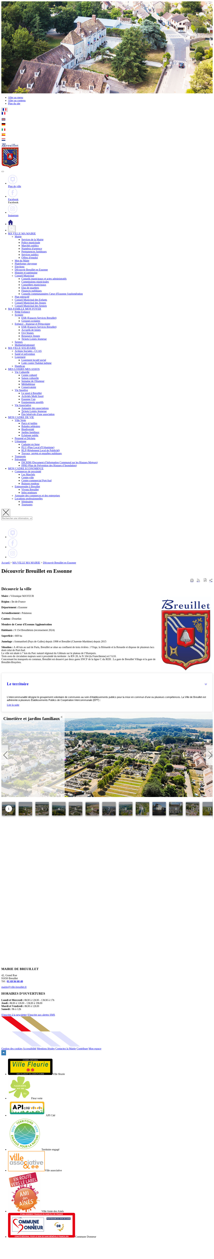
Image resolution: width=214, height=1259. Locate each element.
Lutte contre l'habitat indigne (36, 363)
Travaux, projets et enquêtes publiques (41, 453)
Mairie (18, 236)
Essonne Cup (28, 399)
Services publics (29, 254)
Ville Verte (20, 420)
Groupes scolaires (30, 320)
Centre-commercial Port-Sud (36, 480)
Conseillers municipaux (33, 284)
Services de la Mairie (32, 239)
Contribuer (82, 1048)
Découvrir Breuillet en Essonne (31, 269)
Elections (19, 266)
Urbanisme (20, 441)
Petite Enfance (22, 311)
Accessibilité (29, 1048)
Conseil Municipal (24, 275)
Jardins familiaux (30, 432)
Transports (20, 456)
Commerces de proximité (28, 471)
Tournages (26, 504)
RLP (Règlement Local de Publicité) (40, 450)
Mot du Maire (22, 260)
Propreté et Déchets (25, 438)
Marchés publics (30, 245)
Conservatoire (28, 387)
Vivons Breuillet (30, 489)
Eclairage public (29, 435)
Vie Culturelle (22, 372)
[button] (107, 684)
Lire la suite (13, 704)
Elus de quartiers (30, 287)
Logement (20, 357)
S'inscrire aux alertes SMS (41, 1014)
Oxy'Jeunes (27, 332)
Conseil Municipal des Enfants (31, 299)
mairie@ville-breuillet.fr (14, 987)
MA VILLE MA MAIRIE (26, 562)
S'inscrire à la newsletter (14, 1014)
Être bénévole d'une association (38, 414)
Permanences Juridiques (34, 251)
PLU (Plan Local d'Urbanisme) (37, 447)
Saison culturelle (30, 378)
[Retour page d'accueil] (10, 167)
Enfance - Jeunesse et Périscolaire (32, 323)
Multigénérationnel (25, 345)
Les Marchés (28, 474)
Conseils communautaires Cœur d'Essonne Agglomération (52, 293)
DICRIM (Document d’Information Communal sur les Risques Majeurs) (59, 462)
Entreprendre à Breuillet (27, 486)
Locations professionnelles (29, 498)
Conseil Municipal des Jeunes (30, 302)
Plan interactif (22, 296)
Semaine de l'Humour (32, 381)
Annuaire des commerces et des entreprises (37, 495)
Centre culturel (29, 375)
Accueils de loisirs (31, 329)
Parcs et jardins (29, 423)
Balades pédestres (30, 426)
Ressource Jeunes (30, 335)
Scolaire (19, 314)
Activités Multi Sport (32, 396)
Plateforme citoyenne (26, 263)
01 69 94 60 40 (15, 981)
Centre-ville (27, 477)
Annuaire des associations (35, 408)
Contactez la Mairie (65, 1048)
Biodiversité (27, 429)
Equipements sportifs (32, 402)
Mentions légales (46, 1048)
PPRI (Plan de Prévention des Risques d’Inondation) (49, 465)
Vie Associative (23, 405)
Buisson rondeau (30, 483)
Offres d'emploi (29, 257)
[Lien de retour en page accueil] (10, 224)
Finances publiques (31, 290)
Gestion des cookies (11, 1048)
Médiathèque (28, 384)
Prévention (20, 459)
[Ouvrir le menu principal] (2, 171)
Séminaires (27, 501)
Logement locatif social (33, 360)
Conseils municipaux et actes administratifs (44, 278)
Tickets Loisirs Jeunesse (34, 339)
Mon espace (95, 1048)
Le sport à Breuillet (31, 393)
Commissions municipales (35, 281)
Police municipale (30, 242)
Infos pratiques (29, 492)
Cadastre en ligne (30, 444)
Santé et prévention (25, 354)
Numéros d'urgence (31, 248)
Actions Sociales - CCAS (28, 351)
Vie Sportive (21, 390)
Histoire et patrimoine (26, 272)
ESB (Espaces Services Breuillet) (39, 317)
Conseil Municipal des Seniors (31, 305)
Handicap (20, 366)
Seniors (19, 342)
